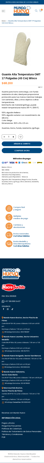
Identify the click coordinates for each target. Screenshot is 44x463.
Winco (9, 167)
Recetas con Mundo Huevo (13, 413)
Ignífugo (16, 182)
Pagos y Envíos (8, 423)
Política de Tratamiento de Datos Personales (21, 431)
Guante (34, 179)
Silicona (5, 184)
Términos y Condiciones (12, 434)
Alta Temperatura (15, 179)
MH (3, 173)
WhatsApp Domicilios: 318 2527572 (16, 351)
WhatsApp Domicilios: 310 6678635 (17, 383)
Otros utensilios (25, 182)
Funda (28, 179)
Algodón (5, 179)
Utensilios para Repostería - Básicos (15, 177)
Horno (11, 182)
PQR (3, 437)
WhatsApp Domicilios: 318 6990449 (17, 367)
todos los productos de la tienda (16, 173)
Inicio (4, 21)
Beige (24, 179)
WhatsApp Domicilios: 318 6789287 (16, 332)
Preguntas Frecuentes (11, 426)
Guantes (5, 182)
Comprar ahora (22, 150)
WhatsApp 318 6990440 (17, 402)
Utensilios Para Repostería (11, 175)
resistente (35, 182)
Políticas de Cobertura (12, 428)
